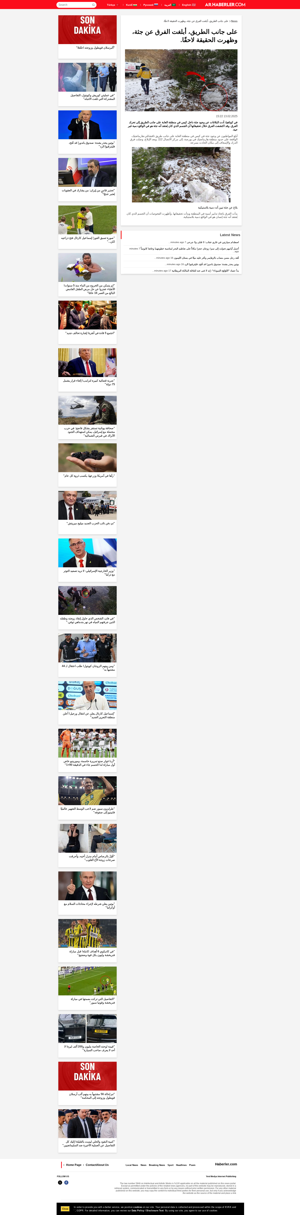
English (187, 4)
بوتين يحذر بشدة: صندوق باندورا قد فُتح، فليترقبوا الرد (202, 264)
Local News (132, 1165)
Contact (91, 1164)
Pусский (148, 4)
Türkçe (111, 4)
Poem (192, 1165)
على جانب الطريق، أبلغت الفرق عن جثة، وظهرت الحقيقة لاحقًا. (200, 21)
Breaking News (157, 1165)
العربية (168, 4)
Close (65, 1209)
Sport (170, 1165)
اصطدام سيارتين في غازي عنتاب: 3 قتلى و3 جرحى (203, 242)
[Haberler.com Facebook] (66, 1184)
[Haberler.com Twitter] (60, 1184)
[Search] (93, 4)
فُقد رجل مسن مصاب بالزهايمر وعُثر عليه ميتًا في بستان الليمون (196, 257)
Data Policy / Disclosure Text (148, 1210)
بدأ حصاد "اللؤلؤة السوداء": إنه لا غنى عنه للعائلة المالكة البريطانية (195, 270)
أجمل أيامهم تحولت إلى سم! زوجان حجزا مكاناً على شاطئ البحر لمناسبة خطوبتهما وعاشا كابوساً (184, 250)
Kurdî (129, 4)
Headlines (181, 1165)
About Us (102, 1164)
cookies (137, 1207)
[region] (150, 1209)
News (143, 1165)
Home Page (73, 1164)
